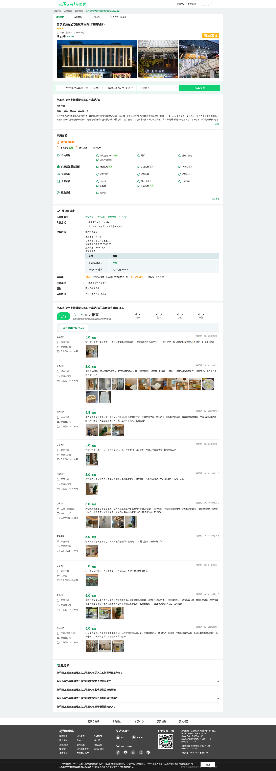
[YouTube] (125, 752)
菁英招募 (183, 721)
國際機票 (63, 736)
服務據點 (161, 721)
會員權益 (116, 721)
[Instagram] (133, 752)
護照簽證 (63, 753)
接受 (208, 765)
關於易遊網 (93, 721)
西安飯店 (79, 11)
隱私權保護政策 (127, 766)
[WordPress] (141, 752)
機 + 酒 (97, 740)
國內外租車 (99, 749)
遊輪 (79, 740)
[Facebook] (118, 752)
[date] (76, 88)
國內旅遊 (81, 744)
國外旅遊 (63, 740)
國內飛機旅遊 (83, 749)
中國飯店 (68, 11)
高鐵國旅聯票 (83, 753)
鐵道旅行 (63, 749)
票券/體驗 (63, 744)
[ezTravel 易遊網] (72, 4)
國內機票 (81, 736)
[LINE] (148, 752)
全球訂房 (57, 11)
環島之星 (98, 744)
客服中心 (181, 4)
